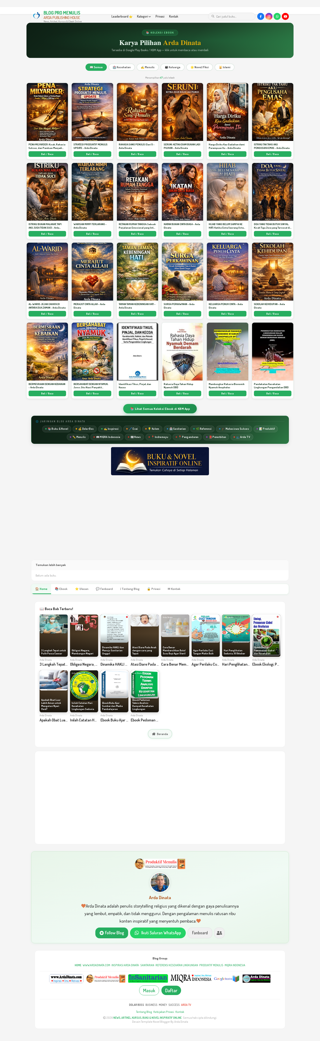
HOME (78, 965)
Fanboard (200, 932)
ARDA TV (186, 1005)
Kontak (173, 16)
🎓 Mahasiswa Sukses (235, 428)
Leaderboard (120, 16)
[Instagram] (268, 16)
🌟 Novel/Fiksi (199, 67)
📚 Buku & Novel (58, 428)
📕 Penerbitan (217, 437)
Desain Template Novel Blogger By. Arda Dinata (160, 1021)
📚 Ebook (61, 589)
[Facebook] (260, 16)
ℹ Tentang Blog (129, 589)
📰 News (135, 437)
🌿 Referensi (204, 428)
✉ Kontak (174, 589)
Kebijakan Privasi (163, 1012)
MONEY (163, 1005)
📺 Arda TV (243, 437)
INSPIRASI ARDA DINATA (125, 965)
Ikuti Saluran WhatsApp (161, 932)
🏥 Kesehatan (122, 67)
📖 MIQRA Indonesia (108, 437)
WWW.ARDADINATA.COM (96, 965)
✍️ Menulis (148, 67)
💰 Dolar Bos (86, 428)
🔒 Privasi (153, 589)
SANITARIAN (147, 965)
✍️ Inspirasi (111, 428)
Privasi (160, 16)
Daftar (171, 990)
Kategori (143, 16)
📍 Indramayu (159, 437)
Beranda (162, 734)
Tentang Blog (144, 1012)
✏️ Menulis (79, 437)
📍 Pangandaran (188, 437)
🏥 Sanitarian (177, 428)
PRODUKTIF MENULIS (211, 965)
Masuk (149, 990)
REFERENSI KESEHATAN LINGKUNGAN (177, 965)
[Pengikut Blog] (219, 933)
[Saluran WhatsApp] (277, 16)
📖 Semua (96, 67)
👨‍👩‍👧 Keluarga (172, 67)
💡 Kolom (153, 428)
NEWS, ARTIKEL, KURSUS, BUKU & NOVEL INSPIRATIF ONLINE (147, 1017)
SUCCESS (174, 1005)
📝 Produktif (267, 428)
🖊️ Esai (133, 428)
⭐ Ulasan (81, 589)
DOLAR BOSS (136, 1005)
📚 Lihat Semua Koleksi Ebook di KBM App (160, 409)
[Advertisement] (160, 522)
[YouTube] (285, 16)
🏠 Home (41, 589)
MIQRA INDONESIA (235, 965)
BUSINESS (151, 1005)
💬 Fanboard (104, 589)
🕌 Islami (224, 67)
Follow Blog (114, 932)
